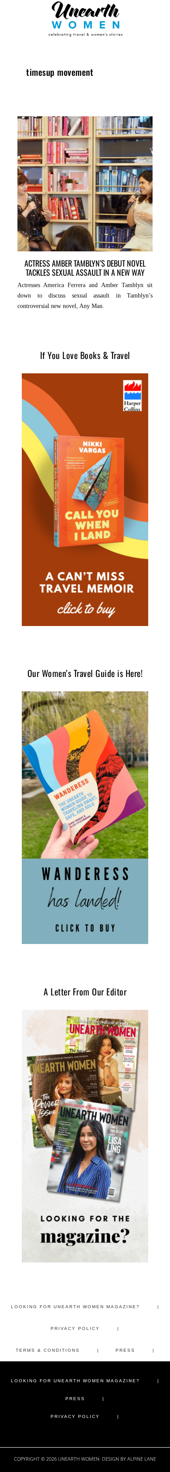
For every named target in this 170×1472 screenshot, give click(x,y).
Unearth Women (85, 18)
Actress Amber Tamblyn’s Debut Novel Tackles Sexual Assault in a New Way (85, 267)
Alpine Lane (141, 1458)
